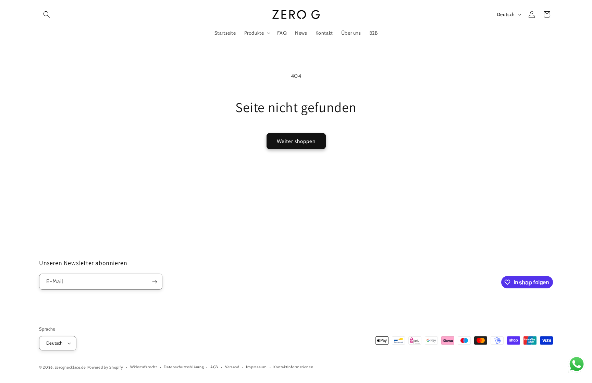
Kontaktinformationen (293, 366)
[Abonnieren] (154, 282)
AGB (214, 366)
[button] (46, 14)
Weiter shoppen (296, 141)
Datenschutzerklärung (184, 366)
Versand (232, 366)
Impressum (256, 366)
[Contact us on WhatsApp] (576, 366)
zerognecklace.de (70, 367)
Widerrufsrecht (143, 366)
